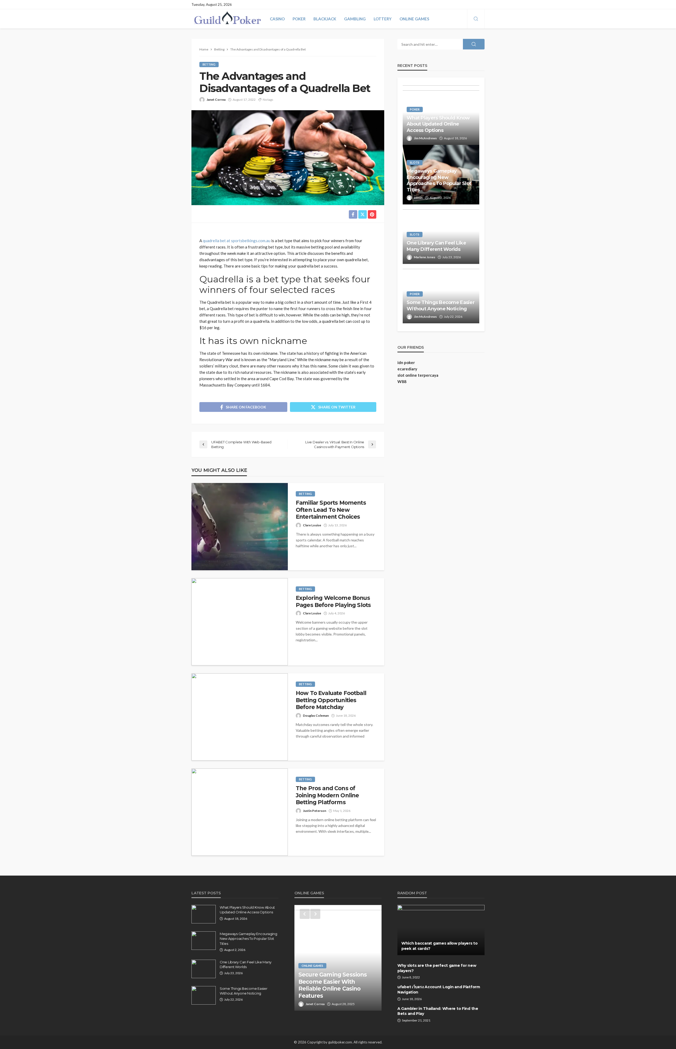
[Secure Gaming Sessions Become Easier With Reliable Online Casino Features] (338, 958)
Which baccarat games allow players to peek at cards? (439, 946)
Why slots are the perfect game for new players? (436, 968)
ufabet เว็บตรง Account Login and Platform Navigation (438, 989)
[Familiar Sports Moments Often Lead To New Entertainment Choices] (239, 526)
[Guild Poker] (227, 18)
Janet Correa (216, 100)
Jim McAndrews (425, 138)
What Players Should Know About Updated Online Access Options (438, 124)
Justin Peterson (314, 811)
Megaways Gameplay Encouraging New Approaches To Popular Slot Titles (439, 180)
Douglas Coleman (316, 715)
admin (418, 198)
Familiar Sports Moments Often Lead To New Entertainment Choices (331, 509)
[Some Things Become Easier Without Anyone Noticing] (203, 995)
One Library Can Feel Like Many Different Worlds (436, 246)
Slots (414, 162)
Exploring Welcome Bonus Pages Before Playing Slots (333, 601)
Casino (277, 18)
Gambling (355, 18)
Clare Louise (312, 525)
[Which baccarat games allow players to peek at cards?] (441, 930)
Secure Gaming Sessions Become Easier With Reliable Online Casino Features (332, 985)
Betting (209, 64)
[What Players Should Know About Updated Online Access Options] (203, 914)
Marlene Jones (424, 257)
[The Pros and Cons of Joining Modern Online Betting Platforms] (239, 812)
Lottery (383, 18)
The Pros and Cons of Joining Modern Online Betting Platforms (327, 795)
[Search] (475, 19)
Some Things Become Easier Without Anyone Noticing (441, 305)
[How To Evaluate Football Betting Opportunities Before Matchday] (239, 717)
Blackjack (324, 18)
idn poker (406, 362)
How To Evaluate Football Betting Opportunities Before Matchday (331, 700)
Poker (299, 18)
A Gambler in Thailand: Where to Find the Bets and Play (437, 1011)
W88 (401, 381)
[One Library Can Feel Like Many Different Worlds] (203, 969)
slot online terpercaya (417, 375)
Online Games (414, 18)
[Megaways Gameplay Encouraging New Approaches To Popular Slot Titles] (203, 940)
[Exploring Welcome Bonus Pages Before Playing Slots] (239, 621)
